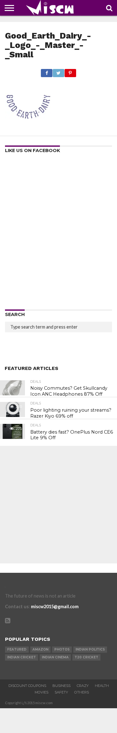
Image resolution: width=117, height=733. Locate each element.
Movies (41, 692)
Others (81, 692)
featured (17, 649)
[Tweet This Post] (58, 71)
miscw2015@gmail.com (55, 606)
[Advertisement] (58, 233)
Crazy (83, 685)
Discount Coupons (27, 685)
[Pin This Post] (70, 71)
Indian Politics (90, 649)
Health (102, 685)
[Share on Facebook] (47, 71)
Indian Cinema (55, 657)
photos (62, 649)
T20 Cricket (86, 657)
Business (61, 685)
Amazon (40, 649)
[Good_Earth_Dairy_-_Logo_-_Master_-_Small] (28, 128)
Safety (61, 692)
